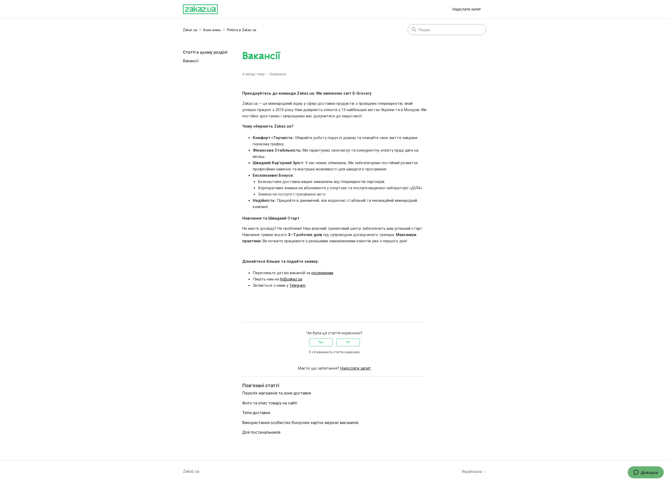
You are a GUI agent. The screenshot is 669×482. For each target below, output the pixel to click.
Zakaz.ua (190, 30)
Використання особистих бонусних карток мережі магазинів (300, 422)
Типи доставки (256, 412)
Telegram (297, 285)
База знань (212, 30)
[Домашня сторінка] (200, 9)
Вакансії (191, 60)
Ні (348, 342)
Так (320, 342)
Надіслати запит (466, 9)
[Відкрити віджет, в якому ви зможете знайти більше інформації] (645, 472)
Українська (472, 471)
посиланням (322, 273)
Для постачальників (261, 432)
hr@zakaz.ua (291, 279)
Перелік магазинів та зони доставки (276, 393)
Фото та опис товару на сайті (269, 402)
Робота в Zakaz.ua (241, 30)
